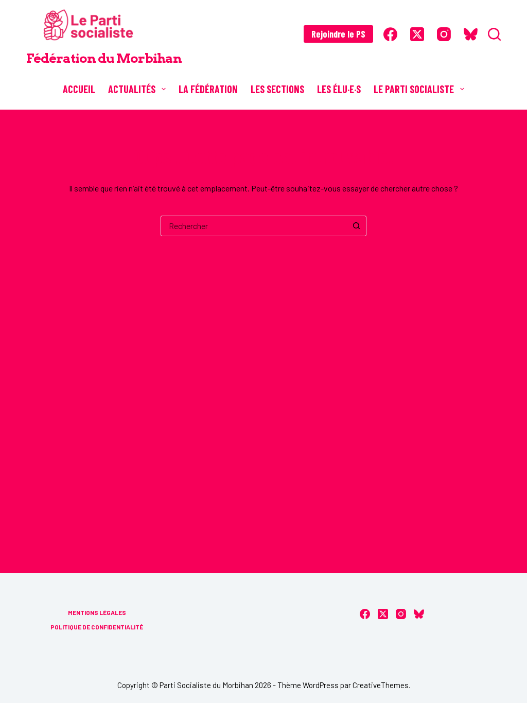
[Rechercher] (494, 34)
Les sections (277, 89)
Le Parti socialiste (414, 89)
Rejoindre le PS (338, 34)
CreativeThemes (381, 685)
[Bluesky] (471, 34)
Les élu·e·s (339, 89)
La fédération (208, 89)
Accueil (79, 89)
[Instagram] (444, 34)
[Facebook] (390, 34)
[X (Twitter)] (417, 34)
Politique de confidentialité (96, 626)
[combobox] (253, 226)
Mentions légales (97, 612)
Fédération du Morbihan (104, 58)
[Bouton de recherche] (356, 226)
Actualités (131, 89)
